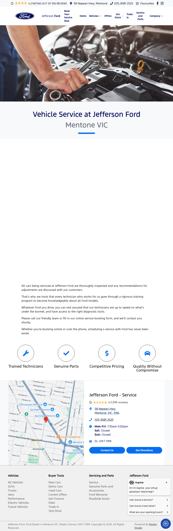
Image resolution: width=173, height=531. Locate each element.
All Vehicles (15, 482)
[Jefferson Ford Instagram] (162, 3)
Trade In (130, 16)
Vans (11, 494)
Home (83, 16)
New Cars (54, 482)
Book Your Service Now (68, 16)
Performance (16, 498)
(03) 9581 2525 (123, 3)
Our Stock (118, 16)
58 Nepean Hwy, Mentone (90, 3)
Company (155, 16)
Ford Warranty (98, 494)
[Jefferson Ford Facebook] (158, 3)
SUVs (11, 486)
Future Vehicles (18, 507)
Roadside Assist (99, 498)
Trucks (12, 490)
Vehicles (93, 16)
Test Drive (54, 511)
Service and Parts (140, 16)
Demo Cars (55, 486)
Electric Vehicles (18, 503)
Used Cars (54, 490)
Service (93, 482)
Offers (108, 16)
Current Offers (57, 494)
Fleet (51, 503)
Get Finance (56, 498)
